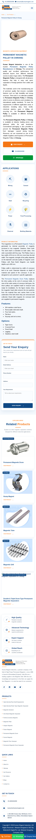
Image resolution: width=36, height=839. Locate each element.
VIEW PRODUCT (8, 465)
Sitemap (5, 768)
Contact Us (6, 784)
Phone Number (7, 373)
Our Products (10, 14)
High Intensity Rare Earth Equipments (13, 702)
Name (4, 356)
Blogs (4, 780)
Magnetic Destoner (8, 710)
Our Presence (7, 772)
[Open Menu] (32, 8)
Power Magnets (7, 729)
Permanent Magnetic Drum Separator (13, 745)
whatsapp (19, 158)
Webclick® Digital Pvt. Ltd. (11, 830)
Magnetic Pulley (27, 244)
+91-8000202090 (9, 1)
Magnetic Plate (7, 721)
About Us (5, 764)
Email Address (7, 364)
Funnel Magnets (7, 737)
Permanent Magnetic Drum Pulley (16, 279)
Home (3, 14)
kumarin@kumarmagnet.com (25, 1)
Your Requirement (8, 389)
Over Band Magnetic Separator (11, 714)
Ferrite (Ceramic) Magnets (10, 717)
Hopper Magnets (7, 725)
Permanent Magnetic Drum (10, 733)
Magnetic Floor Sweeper (10, 741)
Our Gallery (6, 776)
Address (5, 381)
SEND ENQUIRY (18, 144)
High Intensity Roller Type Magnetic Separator (15, 706)
